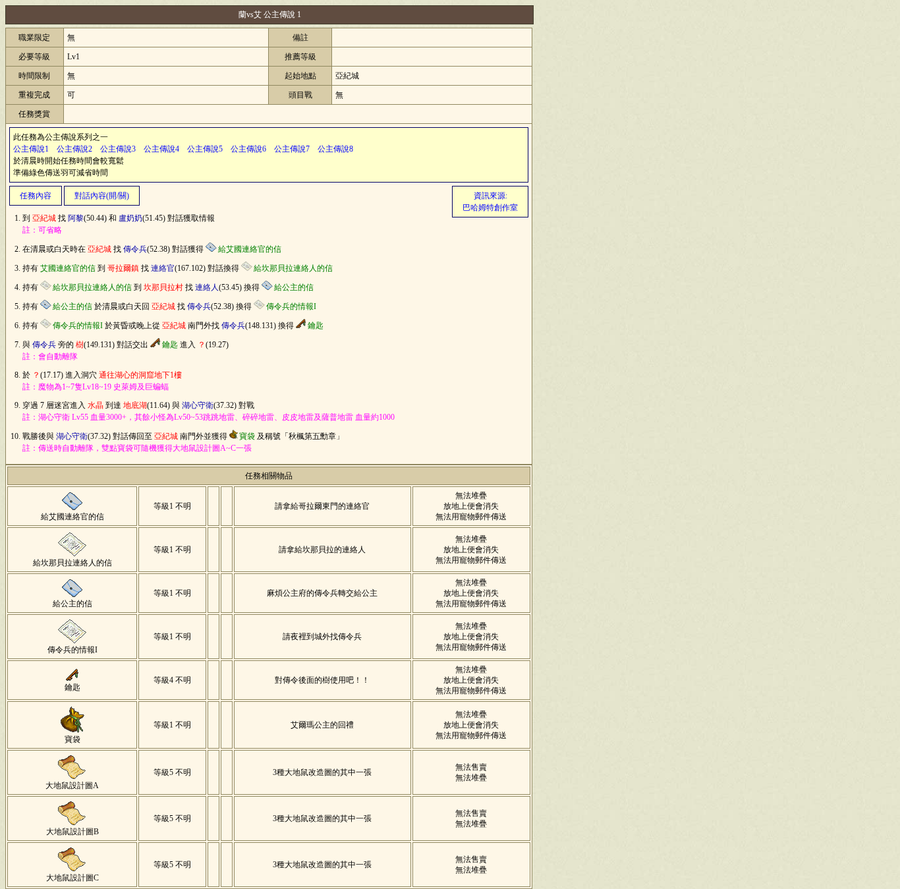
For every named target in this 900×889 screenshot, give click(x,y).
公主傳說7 (292, 149)
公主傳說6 (248, 149)
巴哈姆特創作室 (490, 207)
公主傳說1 (31, 149)
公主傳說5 (205, 149)
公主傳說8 (335, 149)
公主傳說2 (74, 149)
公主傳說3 (118, 149)
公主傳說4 (161, 149)
